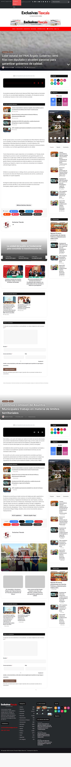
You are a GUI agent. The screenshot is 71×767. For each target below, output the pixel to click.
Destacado (8, 33)
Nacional (33, 28)
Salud (21, 735)
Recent (58, 147)
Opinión (21, 728)
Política (50, 28)
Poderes (21, 730)
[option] (24, 247)
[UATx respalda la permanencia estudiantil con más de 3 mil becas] (7, 129)
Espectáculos (23, 717)
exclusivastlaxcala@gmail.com (9, 727)
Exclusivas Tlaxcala (8, 67)
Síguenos (57, 716)
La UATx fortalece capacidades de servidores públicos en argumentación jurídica (24, 248)
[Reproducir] (38, 83)
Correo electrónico (7, 353)
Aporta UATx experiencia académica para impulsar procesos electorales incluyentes (63, 205)
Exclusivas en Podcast (25, 720)
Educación (20, 28)
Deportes (22, 709)
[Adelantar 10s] (42, 83)
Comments (65, 147)
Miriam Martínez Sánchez (24, 205)
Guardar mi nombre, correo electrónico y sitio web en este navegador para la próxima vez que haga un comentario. (23, 363)
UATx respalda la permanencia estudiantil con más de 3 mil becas (27, 127)
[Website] (13, 224)
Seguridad (22, 737)
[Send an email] (13, 67)
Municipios (27, 28)
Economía (22, 713)
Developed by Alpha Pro (32, 750)
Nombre (5, 346)
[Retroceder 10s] (34, 83)
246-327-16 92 (5, 730)
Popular (52, 147)
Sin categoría (23, 739)
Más (55, 28)
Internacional (41, 28)
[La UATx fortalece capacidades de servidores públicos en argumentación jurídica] (44, 714)
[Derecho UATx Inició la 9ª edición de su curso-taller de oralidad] (49, 711)
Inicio (14, 28)
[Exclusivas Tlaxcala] (35, 13)
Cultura (21, 707)
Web (26, 353)
